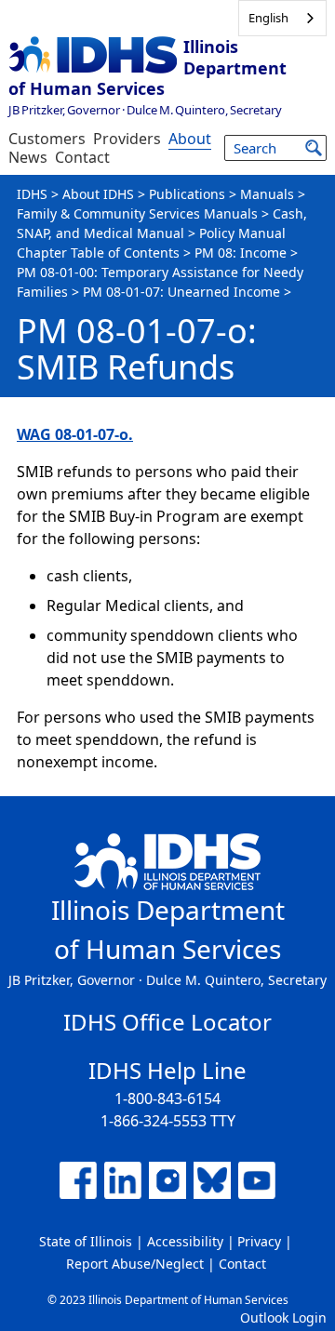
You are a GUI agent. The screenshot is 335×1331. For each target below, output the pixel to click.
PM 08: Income (240, 252)
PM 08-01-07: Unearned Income (181, 291)
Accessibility (185, 1241)
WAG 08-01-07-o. (75, 434)
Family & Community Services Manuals (137, 213)
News (27, 157)
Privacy (259, 1241)
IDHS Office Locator (167, 1021)
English (268, 17)
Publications (187, 194)
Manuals (267, 194)
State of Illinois (85, 1241)
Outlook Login (283, 1317)
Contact (82, 157)
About (189, 138)
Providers (127, 138)
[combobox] (282, 18)
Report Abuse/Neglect (135, 1263)
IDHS (32, 194)
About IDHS (98, 194)
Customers (47, 138)
